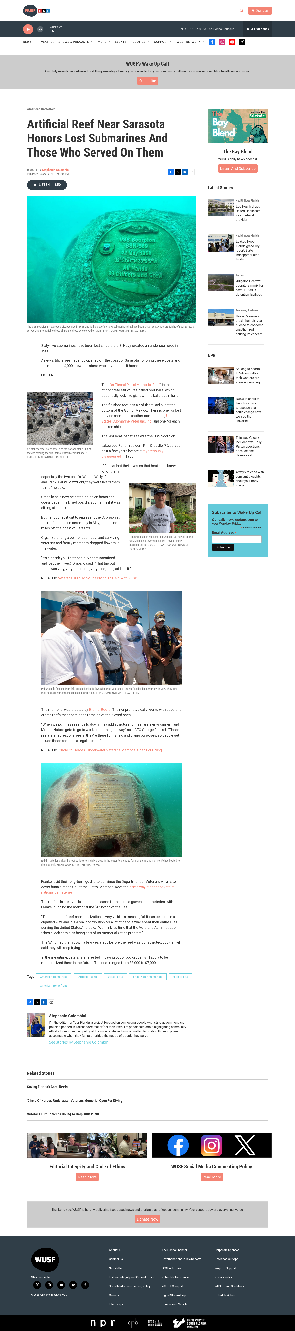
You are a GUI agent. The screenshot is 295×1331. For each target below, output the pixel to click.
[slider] (46, 29)
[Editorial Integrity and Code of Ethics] (87, 1145)
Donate (261, 10)
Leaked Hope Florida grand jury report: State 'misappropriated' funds (248, 250)
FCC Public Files (171, 1268)
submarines (180, 976)
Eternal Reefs (100, 709)
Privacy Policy (223, 1277)
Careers (114, 1295)
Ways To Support (225, 1268)
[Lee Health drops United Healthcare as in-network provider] (221, 207)
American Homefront (41, 109)
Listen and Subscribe (238, 168)
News (27, 41)
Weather (47, 41)
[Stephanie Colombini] (36, 1025)
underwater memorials (147, 976)
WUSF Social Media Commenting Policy (211, 1167)
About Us (115, 1250)
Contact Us (116, 1259)
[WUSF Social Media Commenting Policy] (212, 1145)
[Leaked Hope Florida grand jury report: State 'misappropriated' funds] (221, 243)
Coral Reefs (115, 976)
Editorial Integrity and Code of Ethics (87, 1167)
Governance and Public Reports (181, 1259)
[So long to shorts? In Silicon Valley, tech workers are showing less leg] (221, 375)
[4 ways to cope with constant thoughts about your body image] (221, 478)
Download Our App (226, 1259)
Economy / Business (247, 310)
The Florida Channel (174, 1250)
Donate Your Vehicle (174, 1304)
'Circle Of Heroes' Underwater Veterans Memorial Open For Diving (110, 750)
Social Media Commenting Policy (129, 1286)
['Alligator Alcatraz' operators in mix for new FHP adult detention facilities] (221, 282)
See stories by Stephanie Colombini (79, 1042)
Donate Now (147, 1219)
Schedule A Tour (225, 1295)
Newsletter (116, 1268)
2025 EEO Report (172, 1286)
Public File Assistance (175, 1277)
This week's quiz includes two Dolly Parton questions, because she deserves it (249, 446)
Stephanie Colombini (55, 170)
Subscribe (147, 80)
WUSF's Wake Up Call (147, 64)
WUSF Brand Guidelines (229, 1286)
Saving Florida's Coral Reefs (47, 1087)
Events (121, 41)
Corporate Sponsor (227, 1250)
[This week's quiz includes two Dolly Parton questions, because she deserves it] (221, 444)
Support (161, 41)
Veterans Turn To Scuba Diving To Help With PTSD (97, 578)
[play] (28, 29)
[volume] (40, 29)
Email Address (224, 532)
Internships (116, 1304)
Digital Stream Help (174, 1295)
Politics (240, 275)
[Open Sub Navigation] (34, 41)
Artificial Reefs (88, 976)
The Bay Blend (237, 152)
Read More (87, 1176)
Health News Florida (247, 200)
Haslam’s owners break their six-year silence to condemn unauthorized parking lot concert (249, 325)
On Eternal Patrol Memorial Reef (135, 385)
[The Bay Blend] (238, 126)
